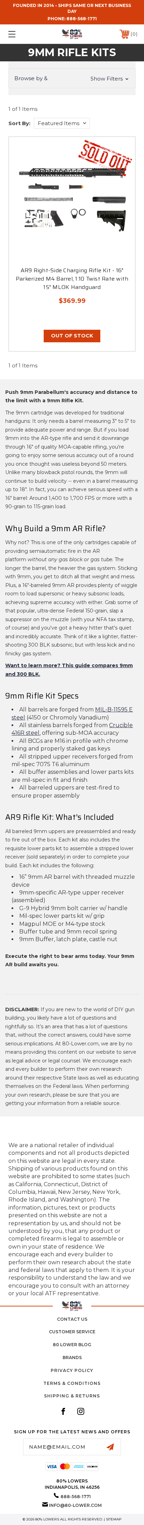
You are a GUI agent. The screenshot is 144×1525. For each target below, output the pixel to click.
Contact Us (72, 1319)
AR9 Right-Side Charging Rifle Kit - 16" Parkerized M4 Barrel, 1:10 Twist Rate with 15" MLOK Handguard (72, 278)
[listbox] (62, 123)
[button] (72, 78)
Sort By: (19, 123)
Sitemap (114, 1519)
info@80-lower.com (75, 1505)
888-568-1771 (81, 18)
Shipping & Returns (72, 1395)
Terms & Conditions (72, 1383)
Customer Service (72, 1331)
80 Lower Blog (72, 1344)
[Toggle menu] (21, 34)
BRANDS (72, 1357)
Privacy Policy (72, 1370)
